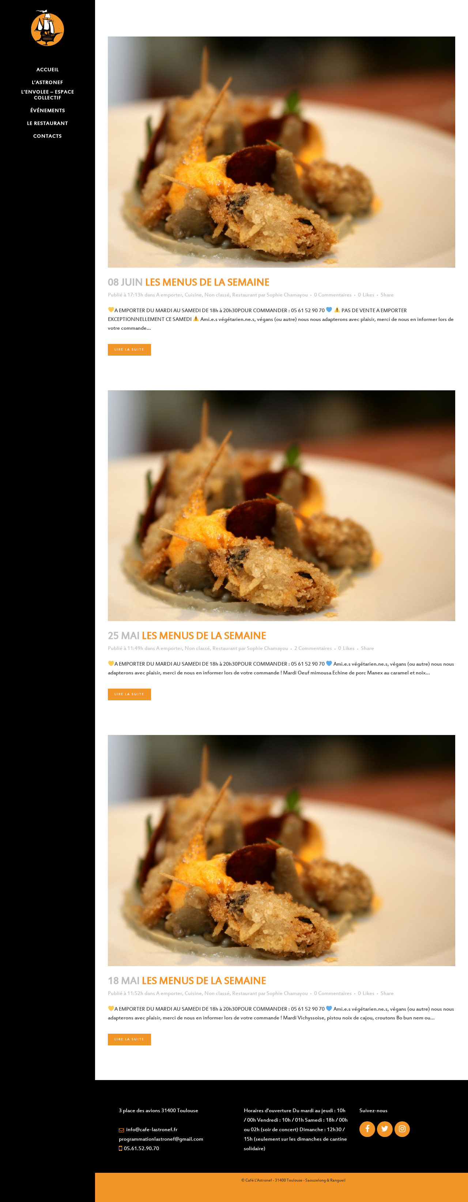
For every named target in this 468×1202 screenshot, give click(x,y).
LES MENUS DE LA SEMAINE (207, 283)
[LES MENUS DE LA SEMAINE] (281, 152)
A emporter (169, 295)
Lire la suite (129, 350)
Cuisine (193, 295)
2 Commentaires (313, 649)
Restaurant (244, 295)
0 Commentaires (333, 295)
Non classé (217, 295)
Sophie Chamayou (287, 295)
